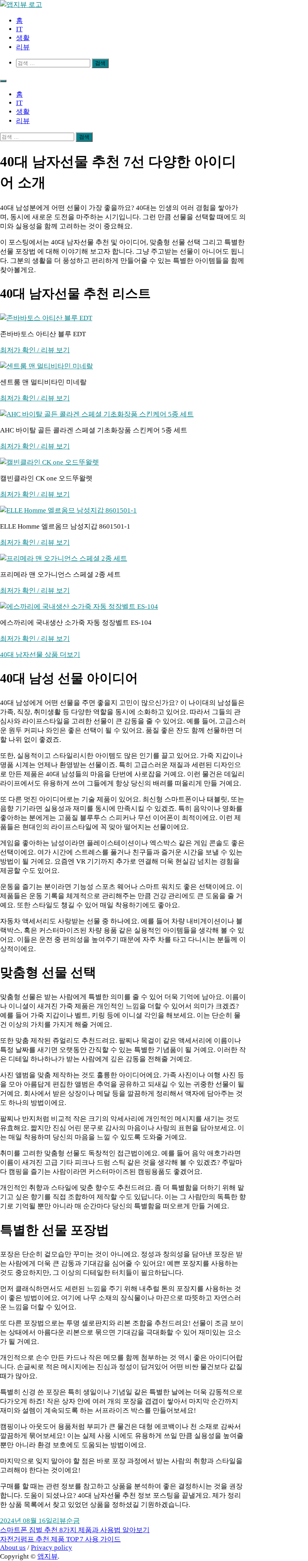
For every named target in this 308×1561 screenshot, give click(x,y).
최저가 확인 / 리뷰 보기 (35, 350)
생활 (23, 38)
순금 (73, 1521)
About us (13, 1547)
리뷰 (23, 47)
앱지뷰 (47, 1556)
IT (19, 29)
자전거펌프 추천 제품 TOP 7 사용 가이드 (60, 1539)
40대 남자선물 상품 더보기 (40, 654)
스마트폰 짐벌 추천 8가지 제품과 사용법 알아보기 (75, 1530)
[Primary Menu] (3, 81)
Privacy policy (51, 1547)
